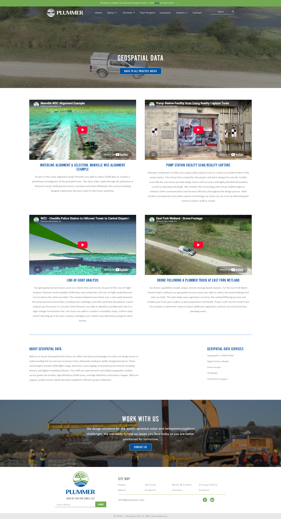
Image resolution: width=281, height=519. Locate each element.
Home (98, 12)
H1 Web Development (154, 516)
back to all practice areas (140, 71)
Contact (197, 12)
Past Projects (147, 12)
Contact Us (140, 447)
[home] (65, 12)
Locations (165, 12)
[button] (112, 12)
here (157, 2)
